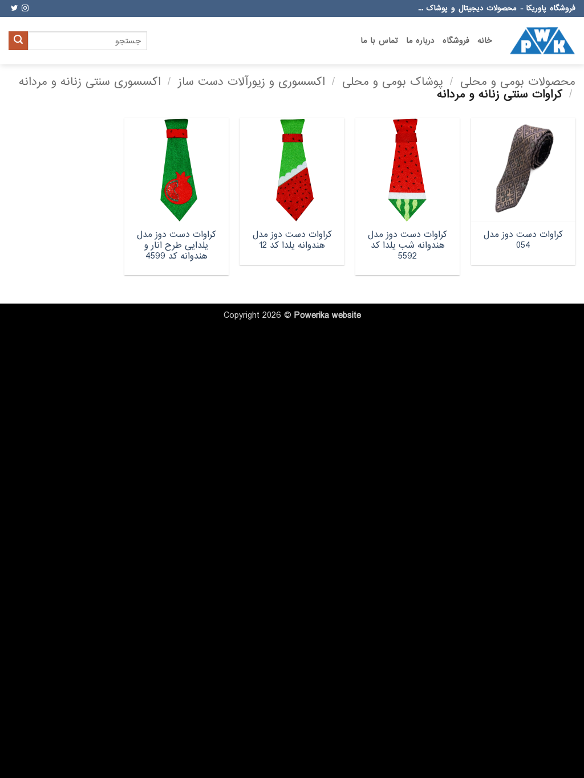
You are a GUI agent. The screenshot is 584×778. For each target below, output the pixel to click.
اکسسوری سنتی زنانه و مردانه (90, 82)
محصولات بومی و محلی (517, 82)
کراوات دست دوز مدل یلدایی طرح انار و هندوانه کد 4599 (176, 245)
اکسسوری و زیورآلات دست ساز (251, 82)
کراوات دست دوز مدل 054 (523, 240)
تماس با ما (379, 41)
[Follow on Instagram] (25, 9)
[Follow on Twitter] (14, 9)
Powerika (311, 315)
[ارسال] (18, 41)
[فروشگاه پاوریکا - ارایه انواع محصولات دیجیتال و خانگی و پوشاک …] (542, 40)
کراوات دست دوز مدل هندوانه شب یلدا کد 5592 (407, 245)
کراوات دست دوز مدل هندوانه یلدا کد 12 (292, 240)
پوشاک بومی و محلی (392, 82)
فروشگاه (456, 41)
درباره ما (420, 41)
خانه (484, 41)
